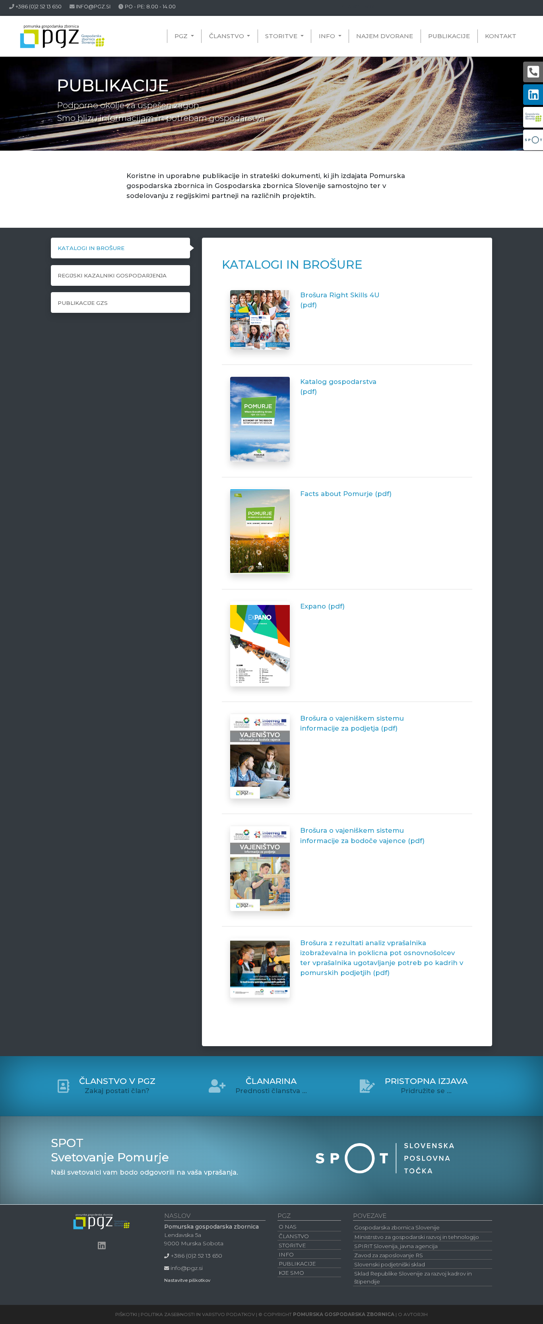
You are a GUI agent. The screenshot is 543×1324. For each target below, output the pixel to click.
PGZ (186, 36)
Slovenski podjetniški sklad (389, 1264)
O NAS (288, 1226)
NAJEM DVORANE (384, 36)
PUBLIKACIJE (449, 36)
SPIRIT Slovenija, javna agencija (396, 1246)
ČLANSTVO (227, 36)
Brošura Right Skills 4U (340, 295)
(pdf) (308, 305)
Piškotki (126, 1314)
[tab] (120, 248)
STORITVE (282, 36)
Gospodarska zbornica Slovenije (397, 1227)
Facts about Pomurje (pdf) (346, 494)
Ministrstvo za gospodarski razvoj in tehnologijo (416, 1237)
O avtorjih (413, 1314)
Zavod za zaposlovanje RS (388, 1255)
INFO (328, 36)
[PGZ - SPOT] (384, 1154)
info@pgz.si (93, 7)
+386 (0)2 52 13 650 (39, 7)
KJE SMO (291, 1273)
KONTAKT (500, 36)
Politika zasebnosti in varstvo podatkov (198, 1314)
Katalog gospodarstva (338, 382)
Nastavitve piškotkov (187, 1280)
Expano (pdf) (322, 606)
